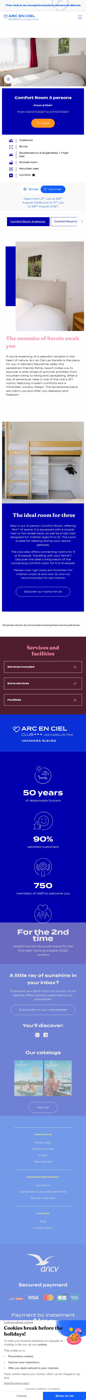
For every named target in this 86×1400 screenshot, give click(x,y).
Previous (3, 222)
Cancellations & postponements (43, 1191)
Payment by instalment (43, 1315)
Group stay (43, 1142)
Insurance (43, 1185)
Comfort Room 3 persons (27, 221)
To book (43, 123)
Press (43, 1155)
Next (82, 222)
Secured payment (43, 1284)
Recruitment (43, 1161)
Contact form (43, 1227)
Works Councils (43, 1148)
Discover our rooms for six (43, 591)
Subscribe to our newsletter (43, 1009)
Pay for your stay (43, 1198)
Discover (43, 1107)
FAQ (43, 1221)
